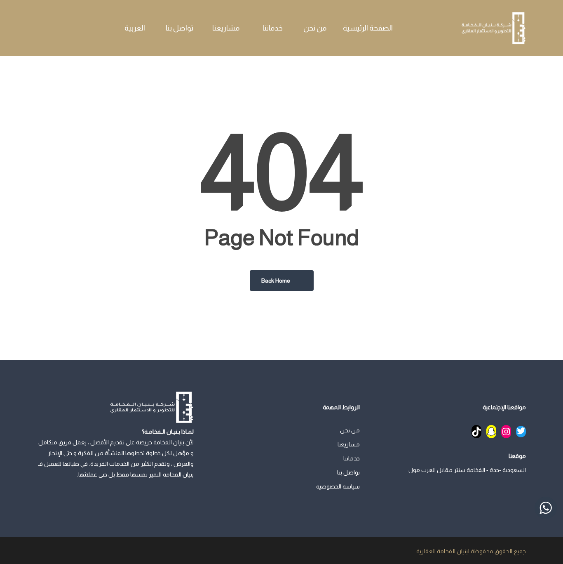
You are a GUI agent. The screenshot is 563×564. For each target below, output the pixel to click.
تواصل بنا (348, 472)
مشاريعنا (349, 444)
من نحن (350, 430)
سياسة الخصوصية (338, 486)
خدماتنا (351, 458)
